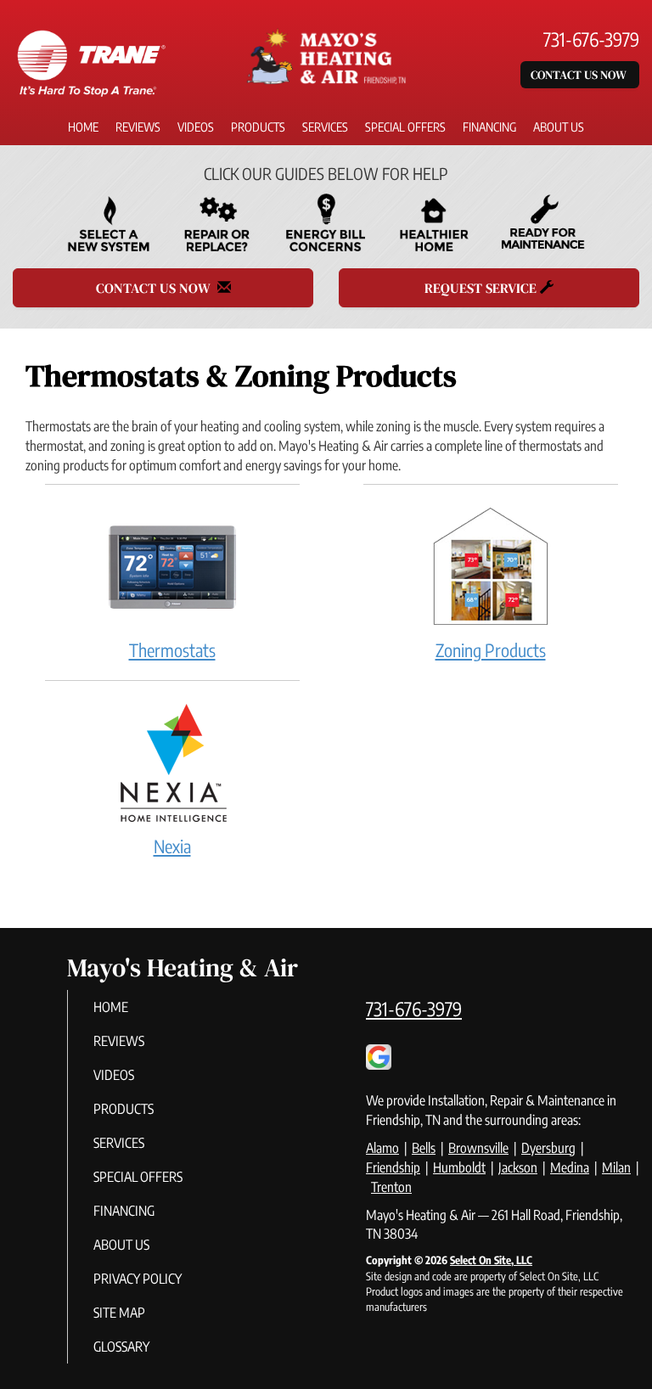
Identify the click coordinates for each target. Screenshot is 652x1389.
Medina (569, 1167)
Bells (424, 1147)
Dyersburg (548, 1147)
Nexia (172, 846)
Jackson (517, 1167)
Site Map (119, 1312)
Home (83, 126)
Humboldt (459, 1167)
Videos (195, 126)
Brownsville (478, 1147)
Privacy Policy (137, 1278)
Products (258, 126)
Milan (616, 1167)
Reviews (137, 126)
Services (325, 126)
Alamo (382, 1147)
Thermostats (172, 649)
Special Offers (405, 126)
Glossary (121, 1346)
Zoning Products (491, 649)
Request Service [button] (482, 287)
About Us (558, 126)
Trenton (391, 1186)
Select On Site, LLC (491, 1260)
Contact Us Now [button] (580, 74)
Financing (489, 126)
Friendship (393, 1167)
